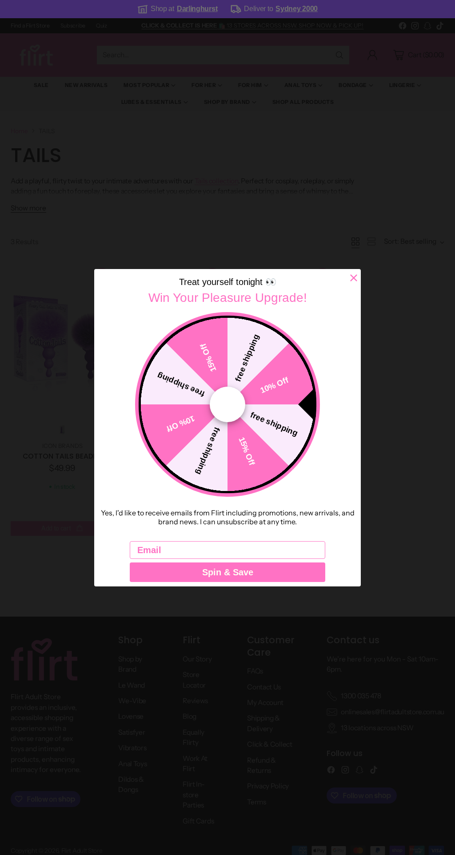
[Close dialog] (354, 278)
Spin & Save (227, 572)
